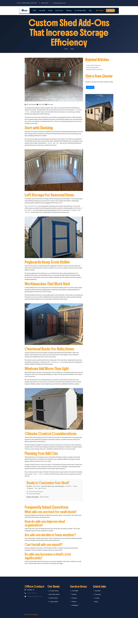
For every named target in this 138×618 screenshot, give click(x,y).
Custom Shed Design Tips (93, 65)
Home (66, 49)
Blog (90, 10)
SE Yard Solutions (32, 614)
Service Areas (59, 10)
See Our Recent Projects (36, 491)
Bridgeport (74, 210)
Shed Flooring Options (92, 67)
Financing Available (34, 493)
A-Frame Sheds (54, 590)
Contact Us (90, 87)
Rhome (50, 143)
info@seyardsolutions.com (59, 3)
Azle (57, 143)
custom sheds (36, 486)
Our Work (97, 590)
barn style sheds (32, 206)
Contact (97, 598)
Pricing (50, 10)
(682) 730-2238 (44, 3)
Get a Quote (110, 10)
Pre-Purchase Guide (80, 10)
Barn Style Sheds (54, 594)
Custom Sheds (54, 601)
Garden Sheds (54, 598)
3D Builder (101, 10)
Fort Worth (79, 110)
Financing (68, 10)
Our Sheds (42, 10)
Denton (27, 112)
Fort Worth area (55, 362)
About (34, 10)
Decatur (27, 212)
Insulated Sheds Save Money (94, 69)
